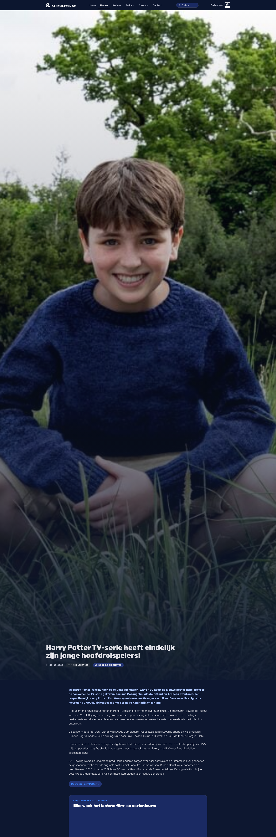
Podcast (130, 5)
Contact (157, 5)
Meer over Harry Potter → (85, 784)
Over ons (143, 5)
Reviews (116, 5)
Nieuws (104, 5)
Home (92, 5)
